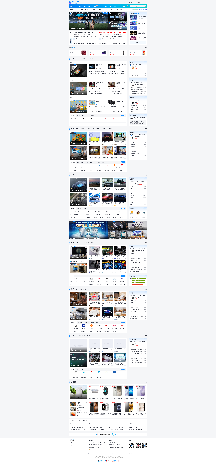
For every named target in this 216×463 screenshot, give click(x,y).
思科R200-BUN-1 (84, 374)
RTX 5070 (99, 281)
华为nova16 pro (72, 426)
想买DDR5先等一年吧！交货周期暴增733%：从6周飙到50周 (114, 43)
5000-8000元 (99, 331)
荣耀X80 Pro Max (73, 427)
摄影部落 (125, 6)
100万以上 (121, 217)
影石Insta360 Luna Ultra (133, 429)
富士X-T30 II (119, 426)
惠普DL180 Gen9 (99, 374)
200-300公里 (97, 214)
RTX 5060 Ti (107, 281)
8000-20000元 (106, 331)
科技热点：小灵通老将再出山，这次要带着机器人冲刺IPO (110, 36)
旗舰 (133, 64)
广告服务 (103, 453)
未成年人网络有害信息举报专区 (119, 447)
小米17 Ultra (122, 121)
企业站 (73, 336)
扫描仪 (134, 295)
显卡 (80, 242)
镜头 (94, 58)
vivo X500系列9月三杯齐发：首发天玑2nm (97, 73)
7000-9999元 (99, 170)
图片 (72, 52)
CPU (77, 242)
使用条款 (114, 453)
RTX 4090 (121, 427)
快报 (71, 6)
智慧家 (81, 9)
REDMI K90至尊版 (80, 427)
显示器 (92, 242)
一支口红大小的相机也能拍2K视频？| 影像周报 (118, 106)
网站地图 (125, 453)
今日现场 (71, 41)
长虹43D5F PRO (122, 167)
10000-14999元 (107, 170)
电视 (134, 134)
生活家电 (104, 128)
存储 (88, 242)
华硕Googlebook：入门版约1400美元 (96, 91)
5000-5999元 (114, 123)
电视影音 (89, 128)
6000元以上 (122, 123)
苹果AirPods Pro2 (112, 427)
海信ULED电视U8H (83, 167)
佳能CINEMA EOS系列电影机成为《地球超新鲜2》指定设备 (101, 109)
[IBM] (76, 372)
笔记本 (81, 58)
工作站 (140, 341)
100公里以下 (76, 214)
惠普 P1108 (76, 328)
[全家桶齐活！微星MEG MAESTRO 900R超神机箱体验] (78, 268)
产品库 (75, 6)
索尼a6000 (111, 426)
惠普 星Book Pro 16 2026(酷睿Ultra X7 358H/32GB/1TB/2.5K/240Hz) (139, 118)
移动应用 (131, 2)
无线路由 (143, 248)
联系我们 (118, 453)
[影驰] (76, 278)
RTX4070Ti (116, 429)
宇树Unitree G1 (140, 429)
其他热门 (130, 423)
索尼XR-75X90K (99, 167)
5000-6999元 (91, 170)
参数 (70, 52)
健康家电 (109, 128)
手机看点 (71, 423)
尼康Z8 (117, 427)
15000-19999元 (114, 170)
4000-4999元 (106, 123)
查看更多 (137, 42)
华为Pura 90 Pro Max (80, 426)
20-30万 (95, 217)
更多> (146, 47)
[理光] (114, 325)
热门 (130, 64)
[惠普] (76, 325)
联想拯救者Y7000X (92, 429)
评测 (80, 6)
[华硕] (122, 278)
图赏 (115, 6)
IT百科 (110, 6)
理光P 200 (122, 328)
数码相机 (89, 58)
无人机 (139, 100)
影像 (71, 98)
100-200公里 (87, 214)
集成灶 (137, 134)
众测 (119, 6)
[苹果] (84, 118)
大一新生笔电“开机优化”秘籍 (114, 91)
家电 (72, 129)
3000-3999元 (99, 123)
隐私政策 (94, 453)
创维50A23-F (106, 167)
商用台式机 (135, 341)
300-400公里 (107, 214)
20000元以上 (122, 170)
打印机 (77, 289)
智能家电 (83, 128)
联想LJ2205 (114, 328)
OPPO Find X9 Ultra (114, 121)
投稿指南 (110, 453)
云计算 (88, 335)
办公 (72, 289)
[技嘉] (84, 278)
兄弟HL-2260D (83, 328)
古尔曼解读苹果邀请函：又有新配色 (96, 71)
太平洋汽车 (71, 443)
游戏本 (141, 82)
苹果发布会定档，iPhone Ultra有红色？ (117, 71)
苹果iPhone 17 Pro (83, 121)
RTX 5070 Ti (91, 281)
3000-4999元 (83, 170)
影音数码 (111, 423)
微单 (136, 100)
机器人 (120, 9)
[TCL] (107, 165)
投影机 (81, 289)
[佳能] (107, 325)
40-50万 (108, 217)
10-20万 (88, 217)
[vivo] (76, 118)
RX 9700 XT (122, 281)
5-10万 (82, 217)
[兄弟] (84, 325)
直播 (89, 6)
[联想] (122, 325)
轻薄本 (137, 82)
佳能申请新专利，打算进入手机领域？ (116, 111)
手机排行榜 (130, 426)
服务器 (79, 335)
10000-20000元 (83, 377)
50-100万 (115, 217)
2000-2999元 (91, 123)
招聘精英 (122, 453)
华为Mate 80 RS (107, 121)
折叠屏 (137, 64)
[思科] (84, 372)
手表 (139, 248)
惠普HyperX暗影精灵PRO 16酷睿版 (95, 427)
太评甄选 (94, 6)
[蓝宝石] (114, 278)
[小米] (114, 165)
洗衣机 (143, 134)
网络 (86, 289)
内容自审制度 (99, 453)
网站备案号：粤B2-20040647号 (94, 447)
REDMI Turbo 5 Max (73, 429)
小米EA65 (91, 167)
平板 (85, 58)
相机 (130, 100)
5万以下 (75, 217)
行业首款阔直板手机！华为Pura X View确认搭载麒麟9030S (114, 41)
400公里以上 (118, 214)
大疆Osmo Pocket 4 (135, 427)
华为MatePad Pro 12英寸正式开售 (115, 93)
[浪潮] (114, 372)
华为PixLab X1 (99, 328)
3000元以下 (76, 170)
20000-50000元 (91, 377)
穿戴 (100, 242)
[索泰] (91, 278)
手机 (77, 58)
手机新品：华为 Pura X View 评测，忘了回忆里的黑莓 (80, 34)
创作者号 (100, 6)
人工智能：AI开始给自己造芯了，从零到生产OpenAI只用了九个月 (83, 36)
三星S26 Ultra (99, 121)
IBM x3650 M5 (76, 374)
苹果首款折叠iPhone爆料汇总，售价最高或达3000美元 (113, 38)
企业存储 (83, 335)
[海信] (91, 165)
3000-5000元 (91, 331)
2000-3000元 (83, 331)
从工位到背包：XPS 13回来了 (95, 88)
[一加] (114, 118)
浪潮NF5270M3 (114, 374)
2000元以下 (76, 331)
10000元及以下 (76, 377)
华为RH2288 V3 (91, 374)
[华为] (107, 118)
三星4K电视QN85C (76, 167)
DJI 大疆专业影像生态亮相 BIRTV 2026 (97, 111)
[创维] (99, 165)
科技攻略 (130, 427)
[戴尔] (107, 372)
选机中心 (123, 115)
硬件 (72, 242)
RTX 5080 (84, 281)
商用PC (93, 335)
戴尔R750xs (107, 374)
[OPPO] (91, 118)
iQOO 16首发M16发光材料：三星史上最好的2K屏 (86, 43)
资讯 (74, 52)
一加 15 (91, 121)
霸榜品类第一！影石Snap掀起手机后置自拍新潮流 (119, 109)
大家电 (94, 128)
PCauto (71, 445)
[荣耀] (99, 118)
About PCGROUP (85, 453)
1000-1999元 (83, 123)
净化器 (140, 134)
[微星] (107, 278)
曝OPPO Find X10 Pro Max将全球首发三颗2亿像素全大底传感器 (86, 38)
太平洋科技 (74, 2)
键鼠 (96, 242)
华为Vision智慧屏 (114, 167)
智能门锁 (131, 134)
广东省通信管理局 (111, 447)
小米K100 (91, 328)
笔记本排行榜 (91, 426)
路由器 (143, 341)
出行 (72, 175)
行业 (106, 6)
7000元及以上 (122, 284)
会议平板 (144, 295)
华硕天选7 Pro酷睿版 (100, 429)
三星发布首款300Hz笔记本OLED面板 (116, 88)
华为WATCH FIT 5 (122, 429)
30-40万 (101, 217)
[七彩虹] (99, 278)
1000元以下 (76, 123)
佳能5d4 (115, 426)
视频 (85, 6)
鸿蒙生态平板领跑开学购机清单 (95, 93)
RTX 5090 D (76, 281)
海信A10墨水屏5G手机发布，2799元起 (81, 32)
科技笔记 (141, 426)
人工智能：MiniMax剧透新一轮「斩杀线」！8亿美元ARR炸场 (111, 34)
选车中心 (123, 208)
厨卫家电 (98, 128)
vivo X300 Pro (76, 121)
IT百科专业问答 (136, 426)
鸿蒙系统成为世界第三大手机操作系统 (116, 73)
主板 (84, 242)
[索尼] (84, 165)
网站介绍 (90, 453)
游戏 (140, 64)
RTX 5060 (114, 281)
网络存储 (137, 295)
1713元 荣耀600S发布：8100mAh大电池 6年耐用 (86, 41)
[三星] (122, 118)
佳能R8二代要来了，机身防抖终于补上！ (97, 106)
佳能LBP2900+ (106, 328)
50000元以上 (99, 377)
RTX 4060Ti (111, 429)
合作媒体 (106, 453)
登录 (145, 2)
